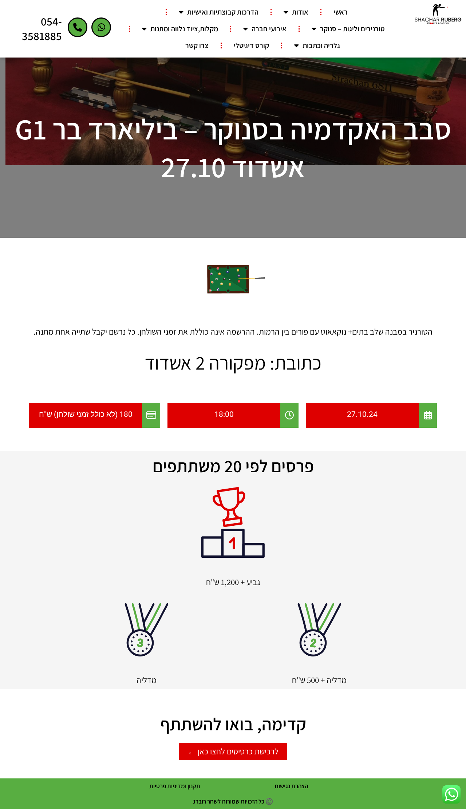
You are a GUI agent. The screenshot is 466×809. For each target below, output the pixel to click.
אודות (300, 12)
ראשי (340, 12)
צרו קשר (197, 45)
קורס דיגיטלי (251, 45)
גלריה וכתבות (321, 45)
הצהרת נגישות (291, 786)
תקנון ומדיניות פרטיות (174, 786)
